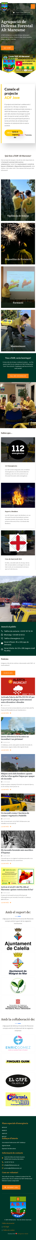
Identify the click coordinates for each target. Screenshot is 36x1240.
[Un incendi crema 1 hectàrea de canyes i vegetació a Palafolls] (18, 802)
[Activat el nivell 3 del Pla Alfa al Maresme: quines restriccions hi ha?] (18, 876)
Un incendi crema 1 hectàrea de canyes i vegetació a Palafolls (15, 814)
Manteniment (18, 346)
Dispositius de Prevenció (18, 259)
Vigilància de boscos (18, 215)
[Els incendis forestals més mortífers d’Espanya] (18, 839)
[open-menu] (33, 6)
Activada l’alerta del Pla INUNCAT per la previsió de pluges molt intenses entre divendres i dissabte (18, 700)
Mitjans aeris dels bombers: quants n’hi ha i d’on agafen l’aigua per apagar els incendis (18, 776)
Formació (18, 302)
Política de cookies (9, 1230)
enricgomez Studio (22, 1234)
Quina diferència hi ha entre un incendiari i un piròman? (15, 737)
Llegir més (5, 713)
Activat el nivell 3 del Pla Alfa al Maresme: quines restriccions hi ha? (17, 888)
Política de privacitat (8, 1223)
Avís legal (6, 1227)
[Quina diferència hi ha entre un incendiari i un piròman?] (18, 726)
